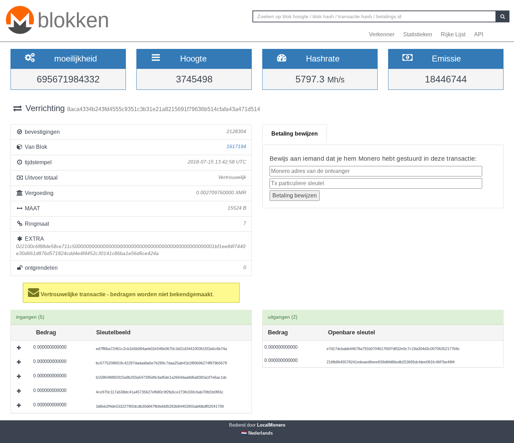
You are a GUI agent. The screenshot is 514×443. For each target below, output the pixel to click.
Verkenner (381, 34)
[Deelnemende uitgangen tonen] (20, 347)
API (478, 34)
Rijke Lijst (453, 34)
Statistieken (417, 34)
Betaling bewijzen (294, 134)
